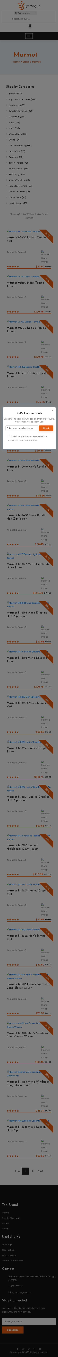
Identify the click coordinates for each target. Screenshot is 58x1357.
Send (46, 428)
